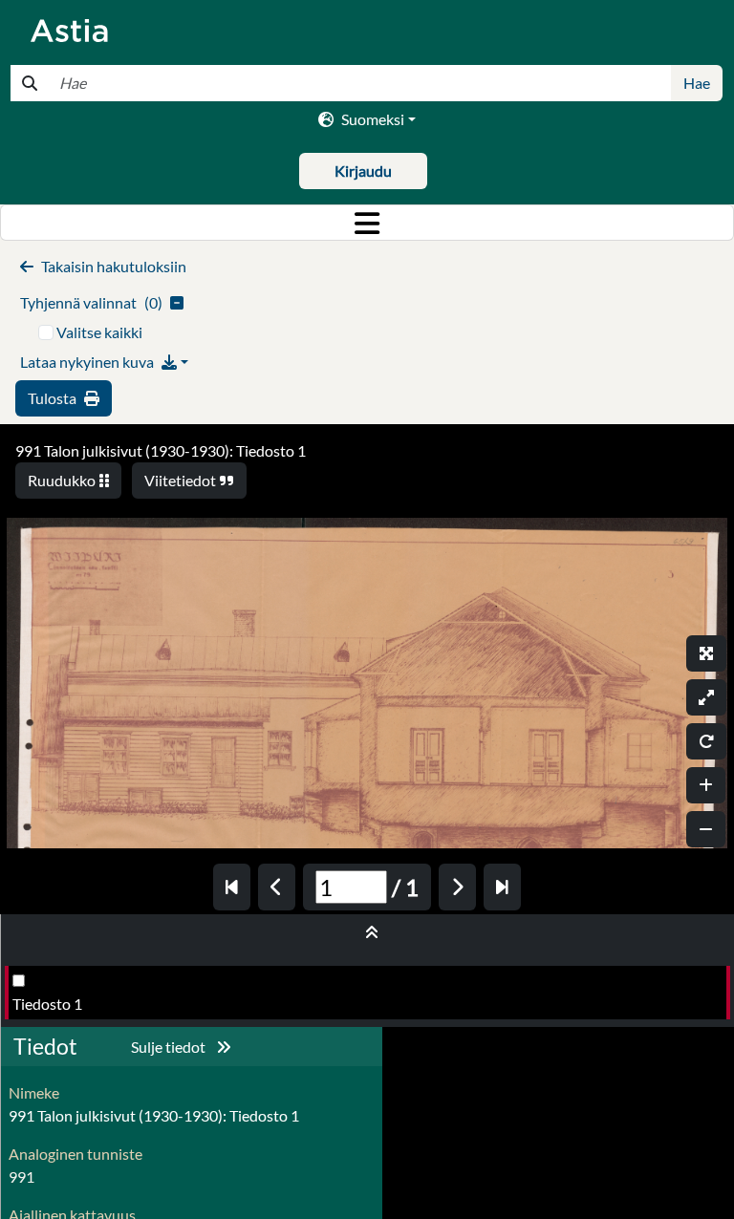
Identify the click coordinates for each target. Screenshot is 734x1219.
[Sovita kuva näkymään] (706, 697)
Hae (696, 83)
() (91, 302)
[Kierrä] (706, 741)
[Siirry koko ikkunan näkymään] (706, 653)
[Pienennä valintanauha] (367, 932)
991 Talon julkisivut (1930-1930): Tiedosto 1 (160, 450)
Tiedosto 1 (47, 1003)
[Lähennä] (705, 785)
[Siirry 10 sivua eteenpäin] (502, 887)
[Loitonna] (705, 829)
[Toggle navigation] (367, 222)
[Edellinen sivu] (276, 887)
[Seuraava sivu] (457, 887)
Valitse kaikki (99, 332)
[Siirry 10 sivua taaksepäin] (231, 887)
